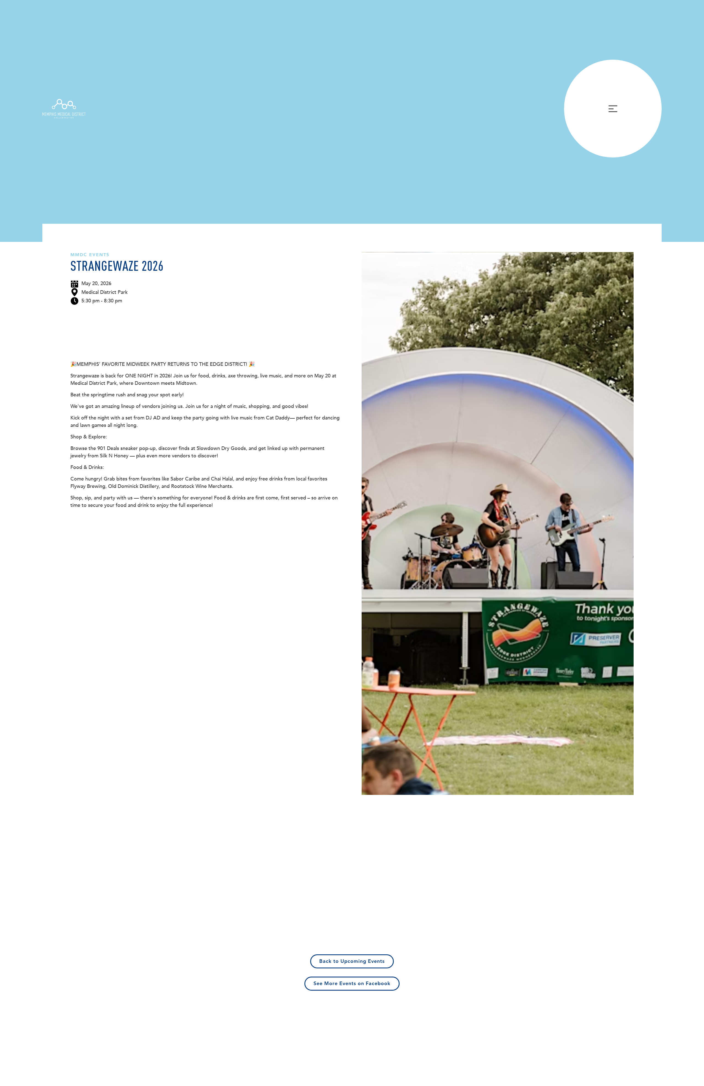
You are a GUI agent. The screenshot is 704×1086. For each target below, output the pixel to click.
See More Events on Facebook (352, 984)
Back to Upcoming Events (352, 961)
